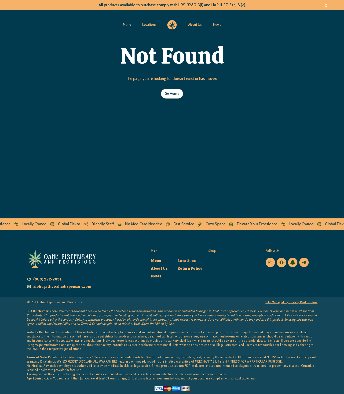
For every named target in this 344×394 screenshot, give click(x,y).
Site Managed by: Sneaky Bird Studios (291, 302)
